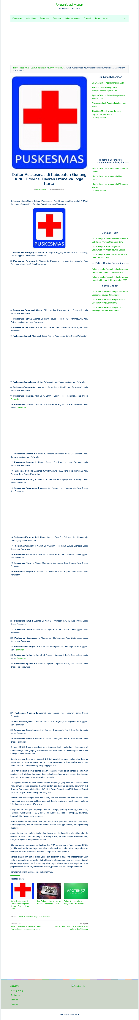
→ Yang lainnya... (99, 117)
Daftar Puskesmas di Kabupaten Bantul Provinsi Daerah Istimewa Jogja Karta (26, 926)
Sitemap (14, 999)
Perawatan (15, 399)
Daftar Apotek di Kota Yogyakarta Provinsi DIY (74, 902)
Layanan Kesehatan (42, 916)
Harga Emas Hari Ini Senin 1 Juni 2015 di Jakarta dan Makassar (71, 926)
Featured (14, 1004)
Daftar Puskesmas (25, 916)
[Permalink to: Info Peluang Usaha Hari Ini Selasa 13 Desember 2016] (49, 891)
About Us (14, 985)
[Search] (125, 18)
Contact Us (15, 995)
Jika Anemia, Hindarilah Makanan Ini (108, 82)
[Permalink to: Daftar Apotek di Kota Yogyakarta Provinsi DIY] (76, 891)
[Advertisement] (69, 43)
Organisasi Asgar (69, 4)
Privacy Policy (16, 990)
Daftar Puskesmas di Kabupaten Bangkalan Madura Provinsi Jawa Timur (19, 905)
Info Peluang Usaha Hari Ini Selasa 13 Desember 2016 (49, 902)
